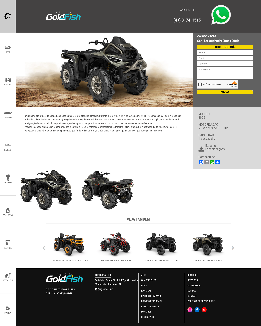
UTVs (144, 285)
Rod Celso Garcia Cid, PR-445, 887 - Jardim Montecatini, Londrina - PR (116, 282)
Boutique (192, 275)
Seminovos (147, 317)
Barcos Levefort (151, 306)
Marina (191, 290)
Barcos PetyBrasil (152, 301)
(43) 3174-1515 (105, 289)
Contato (192, 296)
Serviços (192, 280)
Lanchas (146, 290)
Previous (44, 247)
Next (233, 247)
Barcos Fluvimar (151, 296)
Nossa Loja (194, 285)
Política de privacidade (201, 301)
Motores (146, 311)
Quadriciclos (148, 280)
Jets (143, 275)
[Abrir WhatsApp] (254, 319)
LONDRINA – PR (187, 15)
